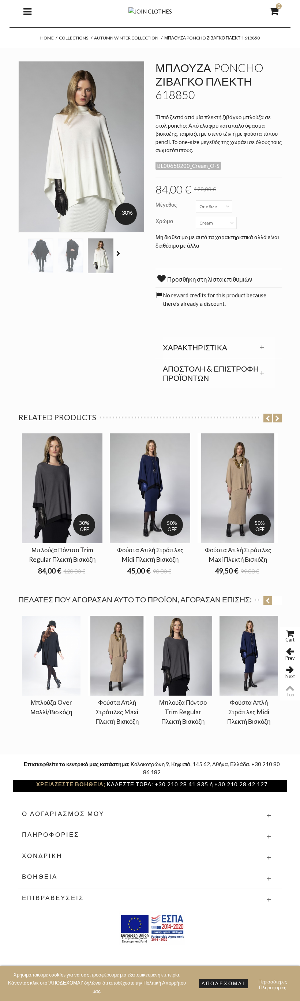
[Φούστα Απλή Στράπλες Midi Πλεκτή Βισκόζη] (249, 656)
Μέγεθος (166, 204)
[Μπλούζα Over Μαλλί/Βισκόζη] (51, 656)
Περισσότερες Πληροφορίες (272, 982)
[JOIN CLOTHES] (150, 10)
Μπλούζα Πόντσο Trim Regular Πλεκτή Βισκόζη (62, 554)
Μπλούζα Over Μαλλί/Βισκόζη (51, 707)
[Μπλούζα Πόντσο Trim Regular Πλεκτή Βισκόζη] (183, 656)
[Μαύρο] (40, 255)
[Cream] (100, 255)
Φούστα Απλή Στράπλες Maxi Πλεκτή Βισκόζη (238, 554)
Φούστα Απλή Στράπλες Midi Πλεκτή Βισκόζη (150, 554)
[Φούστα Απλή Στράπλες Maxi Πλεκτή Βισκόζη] (117, 656)
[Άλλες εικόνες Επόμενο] (119, 253)
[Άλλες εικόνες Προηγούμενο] (22, 253)
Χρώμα (165, 221)
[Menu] (27, 11)
